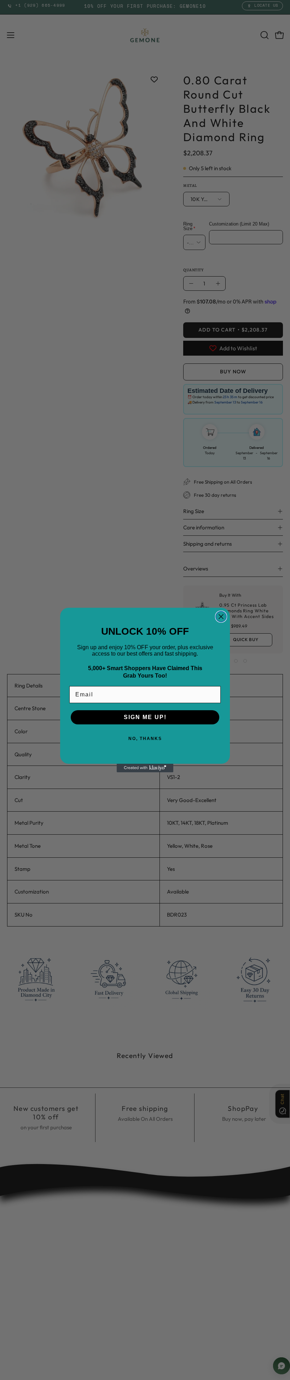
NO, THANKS (145, 738)
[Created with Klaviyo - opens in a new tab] (145, 768)
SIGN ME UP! (145, 717)
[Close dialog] (221, 616)
